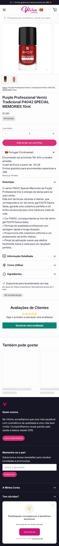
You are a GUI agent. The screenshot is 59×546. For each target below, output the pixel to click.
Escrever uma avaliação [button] (29, 325)
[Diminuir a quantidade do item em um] (6, 133)
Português (41, 10)
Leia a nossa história (13, 438)
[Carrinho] (54, 10)
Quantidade (7, 128)
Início (4, 87)
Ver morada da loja (12, 295)
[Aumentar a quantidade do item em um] (53, 133)
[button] (29, 143)
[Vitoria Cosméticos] (29, 10)
